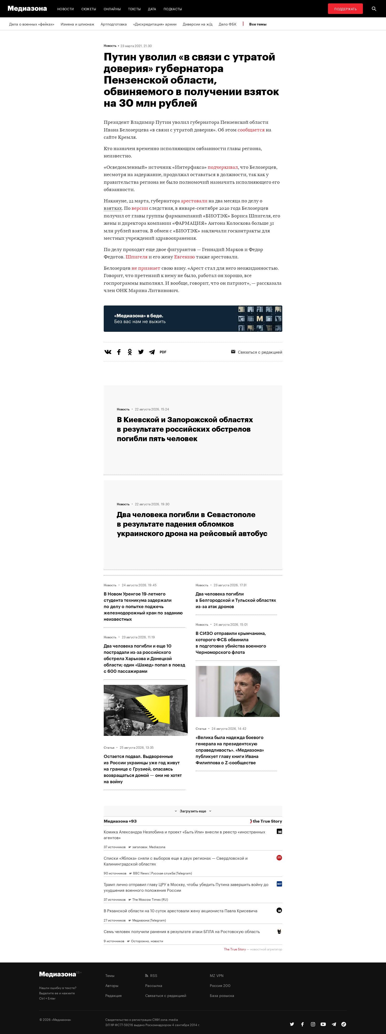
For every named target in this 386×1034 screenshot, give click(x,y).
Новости (65, 8)
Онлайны (112, 8)
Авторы (111, 985)
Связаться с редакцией (260, 351)
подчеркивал (223, 167)
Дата (152, 8)
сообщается (251, 130)
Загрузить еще (193, 811)
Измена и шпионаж (77, 24)
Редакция (113, 995)
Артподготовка (114, 24)
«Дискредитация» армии (154, 24)
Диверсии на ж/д (197, 24)
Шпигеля (137, 257)
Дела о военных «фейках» (31, 24)
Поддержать (345, 8)
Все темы (258, 24)
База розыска (222, 995)
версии (140, 208)
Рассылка (153, 985)
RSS (152, 975)
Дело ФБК (228, 24)
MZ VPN (216, 975)
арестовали (194, 201)
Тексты (134, 8)
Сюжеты (88, 8)
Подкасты (173, 8)
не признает (146, 268)
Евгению (184, 257)
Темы (109, 975)
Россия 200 (220, 985)
